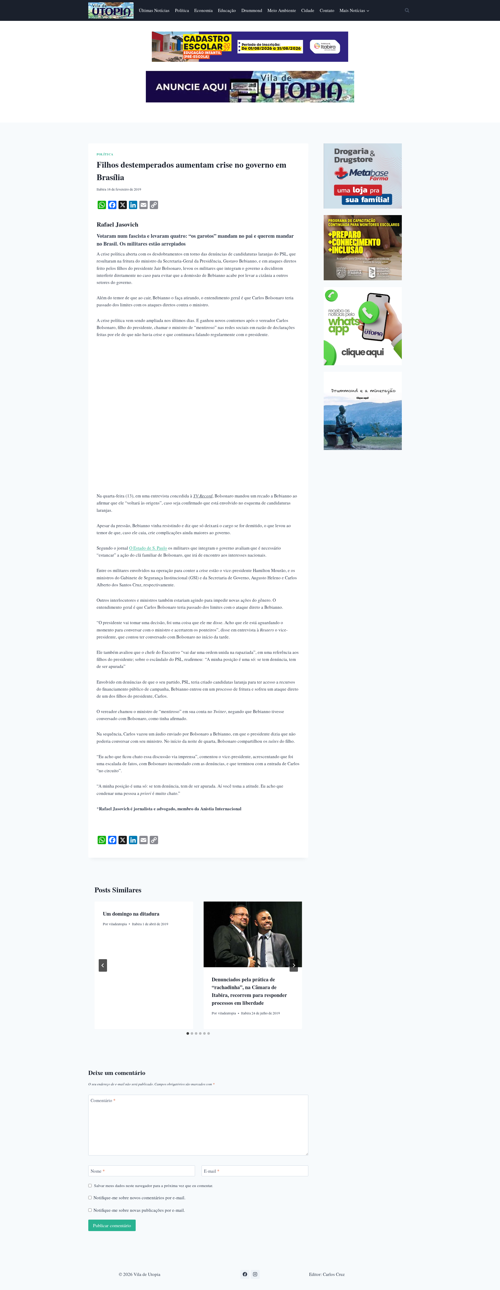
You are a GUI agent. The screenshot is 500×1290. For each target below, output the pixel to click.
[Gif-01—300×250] (363, 176)
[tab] (187, 1033)
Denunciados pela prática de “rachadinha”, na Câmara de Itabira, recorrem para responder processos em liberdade (249, 991)
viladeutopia (118, 924)
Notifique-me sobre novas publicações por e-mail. (139, 1210)
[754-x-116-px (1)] (250, 60)
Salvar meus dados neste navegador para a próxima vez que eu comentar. (153, 1185)
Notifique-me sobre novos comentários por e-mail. (139, 1198)
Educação (227, 10)
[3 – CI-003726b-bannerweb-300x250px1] (363, 247)
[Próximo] (294, 965)
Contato (327, 10)
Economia (203, 10)
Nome (98, 1171)
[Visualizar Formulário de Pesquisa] (407, 10)
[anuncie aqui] (250, 101)
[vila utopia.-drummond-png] (363, 411)
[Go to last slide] (103, 965)
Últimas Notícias (154, 10)
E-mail (212, 1171)
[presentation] (252, 934)
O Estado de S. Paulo (148, 548)
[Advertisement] (198, 382)
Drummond (251, 10)
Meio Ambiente (281, 10)
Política (182, 10)
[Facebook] (244, 1274)
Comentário (103, 1100)
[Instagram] (255, 1274)
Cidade (307, 10)
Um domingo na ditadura (131, 913)
